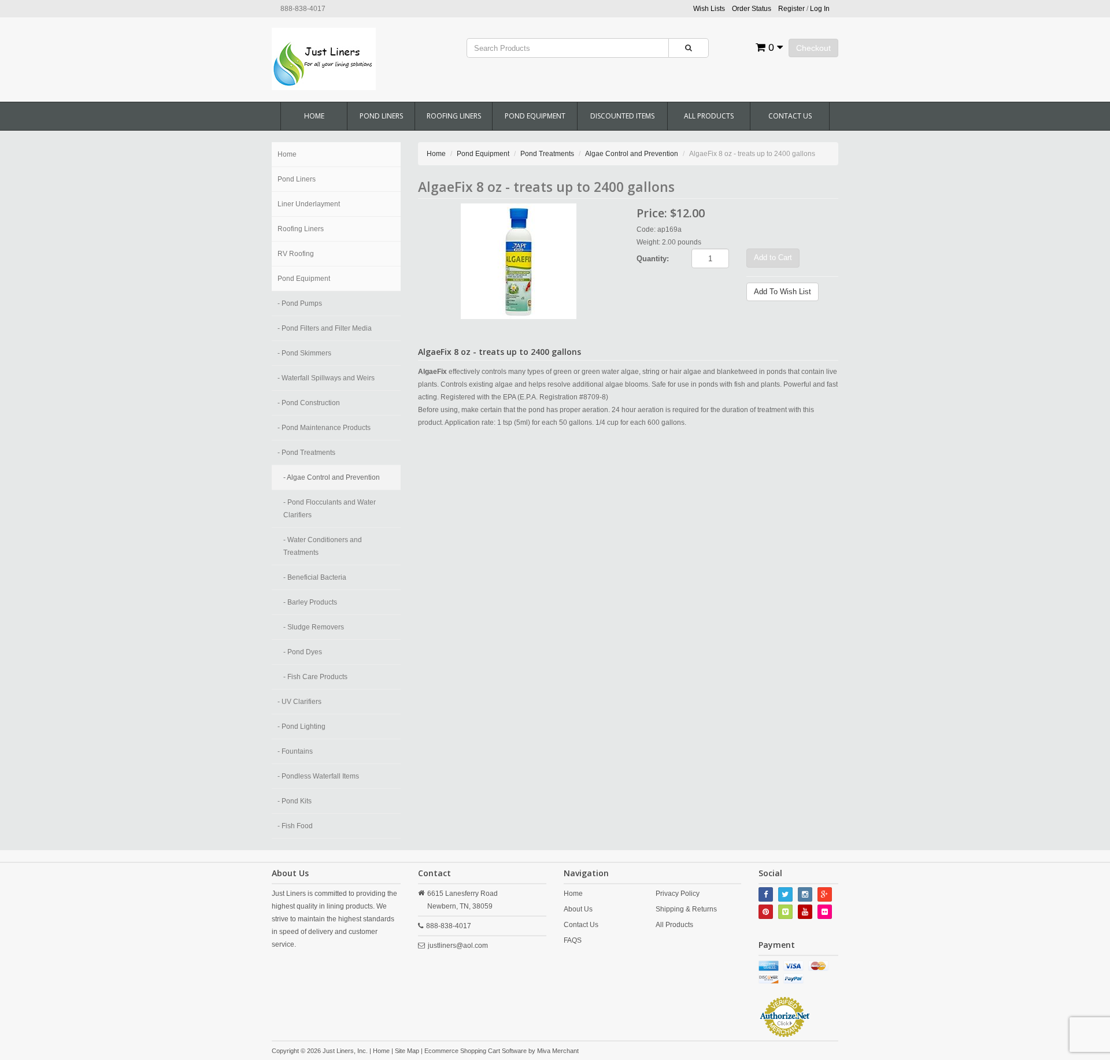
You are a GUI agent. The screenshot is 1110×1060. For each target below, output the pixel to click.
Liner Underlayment (309, 204)
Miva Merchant (558, 1050)
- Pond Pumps (300, 303)
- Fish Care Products (315, 677)
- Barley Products (310, 602)
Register (791, 9)
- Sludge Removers (313, 627)
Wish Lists (709, 9)
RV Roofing (296, 254)
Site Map (407, 1050)
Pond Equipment (535, 116)
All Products (709, 116)
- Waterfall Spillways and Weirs (326, 378)
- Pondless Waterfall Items (318, 776)
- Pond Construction (309, 403)
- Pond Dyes (302, 652)
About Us (578, 909)
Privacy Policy (678, 893)
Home (314, 116)
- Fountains (295, 751)
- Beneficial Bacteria (314, 577)
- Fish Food (295, 826)
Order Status (751, 9)
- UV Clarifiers (299, 702)
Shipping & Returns (686, 909)
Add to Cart (773, 257)
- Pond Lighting (301, 726)
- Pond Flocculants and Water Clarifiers (329, 508)
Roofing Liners (454, 116)
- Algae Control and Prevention (331, 477)
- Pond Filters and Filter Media (325, 328)
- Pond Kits (295, 801)
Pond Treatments (547, 154)
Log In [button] (820, 9)
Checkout (813, 48)
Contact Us (790, 116)
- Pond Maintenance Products (324, 428)
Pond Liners (381, 116)
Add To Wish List (782, 291)
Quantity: (653, 258)
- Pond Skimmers (304, 353)
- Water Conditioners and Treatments (322, 546)
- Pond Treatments (306, 453)
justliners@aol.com (458, 946)
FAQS (573, 940)
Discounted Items (622, 116)
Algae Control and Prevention (631, 154)
